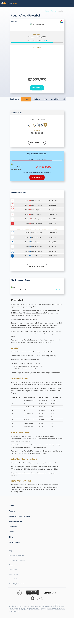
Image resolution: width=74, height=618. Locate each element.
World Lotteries (15, 521)
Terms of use (13, 574)
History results (37, 142)
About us (12, 565)
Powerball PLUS (16, 331)
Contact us (13, 569)
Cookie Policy (13, 579)
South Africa (14, 99)
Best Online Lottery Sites (19, 516)
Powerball (26, 99)
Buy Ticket (59, 290)
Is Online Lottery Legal (17, 560)
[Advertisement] (37, 62)
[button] (71, 3)
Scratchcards (14, 542)
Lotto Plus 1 (55, 99)
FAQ (10, 551)
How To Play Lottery (16, 556)
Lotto (46, 99)
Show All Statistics (37, 266)
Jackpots (13, 526)
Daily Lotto (36, 99)
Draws (11, 532)
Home (47, 11)
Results (53, 11)
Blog (11, 537)
